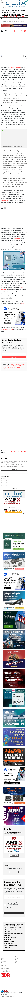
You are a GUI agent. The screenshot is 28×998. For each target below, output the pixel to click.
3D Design (16, 21)
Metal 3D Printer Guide (11, 931)
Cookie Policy (12, 996)
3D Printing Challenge (13, 366)
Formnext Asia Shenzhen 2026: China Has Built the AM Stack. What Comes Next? (14, 461)
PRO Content (15, 10)
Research (3, 963)
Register (7, 8)
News (2, 957)
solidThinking (16, 238)
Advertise (23, 10)
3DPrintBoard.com (8, 329)
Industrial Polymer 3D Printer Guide (14, 933)
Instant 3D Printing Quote (8, 12)
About (2, 958)
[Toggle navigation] (2, 15)
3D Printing (21, 21)
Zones (16, 958)
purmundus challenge (15, 67)
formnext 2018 (5, 200)
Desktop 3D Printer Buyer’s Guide (13, 927)
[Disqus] (14, 390)
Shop (16, 961)
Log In (2, 8)
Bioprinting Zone (9, 941)
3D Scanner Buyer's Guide (11, 929)
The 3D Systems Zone (10, 937)
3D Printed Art (4, 480)
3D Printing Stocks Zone (11, 945)
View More (14, 469)
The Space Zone (9, 943)
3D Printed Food (5, 483)
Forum (17, 960)
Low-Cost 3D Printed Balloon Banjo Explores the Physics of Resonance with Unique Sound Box (13, 465)
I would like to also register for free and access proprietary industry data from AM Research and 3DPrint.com (13, 904)
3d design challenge (15, 364)
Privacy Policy (4, 996)
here (22, 303)
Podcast (17, 957)
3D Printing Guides (13, 924)
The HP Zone (8, 939)
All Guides (7, 947)
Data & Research (6, 10)
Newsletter (4, 961)
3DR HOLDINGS (12, 993)
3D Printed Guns (5, 485)
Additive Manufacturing (5, 967)
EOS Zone (7, 935)
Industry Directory (5, 971)
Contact (17, 963)
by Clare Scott (10, 21)
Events (3, 960)
